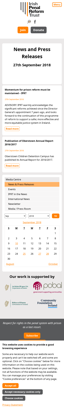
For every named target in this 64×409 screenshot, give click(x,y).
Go (55, 215)
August (10, 264)
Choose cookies (14, 398)
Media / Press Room (19, 208)
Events (12, 189)
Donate (38, 30)
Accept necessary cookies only (22, 391)
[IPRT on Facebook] (35, 22)
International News (19, 199)
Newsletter (14, 204)
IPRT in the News (17, 194)
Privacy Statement (12, 404)
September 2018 (32, 222)
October (53, 264)
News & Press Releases (21, 184)
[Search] (29, 22)
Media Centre (13, 179)
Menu (57, 4)
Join (23, 30)
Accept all (10, 385)
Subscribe (32, 335)
